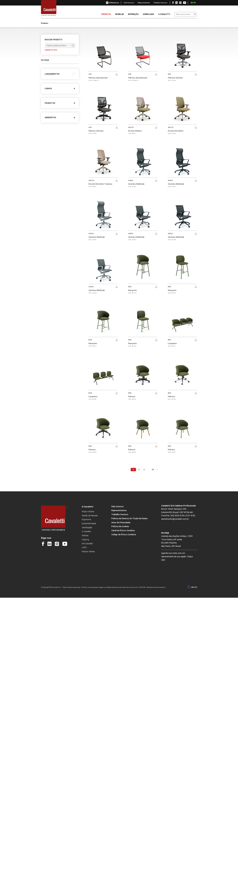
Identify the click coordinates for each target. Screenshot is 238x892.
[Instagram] (57, 544)
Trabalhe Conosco (160, 3)
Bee (130, 287)
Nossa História (88, 511)
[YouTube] (64, 544)
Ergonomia (86, 519)
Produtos (106, 14)
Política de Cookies (120, 526)
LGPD (84, 547)
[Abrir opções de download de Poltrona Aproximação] (116, 74)
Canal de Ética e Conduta (123, 530)
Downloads (148, 14)
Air (90, 74)
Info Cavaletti (87, 543)
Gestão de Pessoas (90, 515)
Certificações (87, 527)
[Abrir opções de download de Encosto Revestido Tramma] (116, 180)
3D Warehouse (114, 3)
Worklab (119, 14)
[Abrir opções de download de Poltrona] (156, 393)
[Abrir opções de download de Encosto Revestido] (195, 127)
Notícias (85, 535)
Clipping (85, 539)
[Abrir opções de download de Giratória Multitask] (156, 180)
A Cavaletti (164, 14)
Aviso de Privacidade (120, 522)
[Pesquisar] (194, 14)
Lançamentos (52, 74)
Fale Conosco (129, 3)
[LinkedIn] (49, 544)
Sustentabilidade (89, 523)
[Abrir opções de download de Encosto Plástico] (156, 127)
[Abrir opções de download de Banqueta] (156, 286)
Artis (131, 127)
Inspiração (133, 14)
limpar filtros (51, 50)
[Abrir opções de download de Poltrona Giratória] (195, 74)
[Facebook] (43, 544)
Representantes (144, 3)
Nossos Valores (88, 551)
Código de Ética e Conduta (123, 534)
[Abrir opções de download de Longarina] (195, 340)
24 (153, 470)
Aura (130, 180)
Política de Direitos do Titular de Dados (129, 518)
